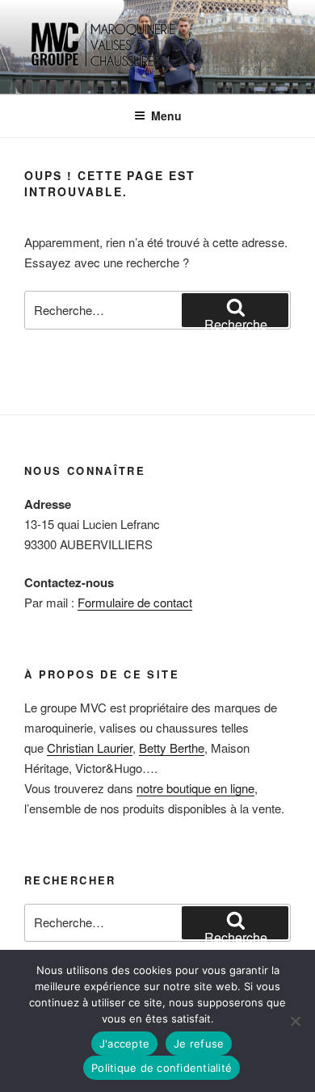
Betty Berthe (171, 747)
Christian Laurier (89, 747)
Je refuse (199, 1043)
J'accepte (124, 1043)
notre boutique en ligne (195, 787)
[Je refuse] (295, 1021)
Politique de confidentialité (161, 1067)
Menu (166, 115)
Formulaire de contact (135, 602)
